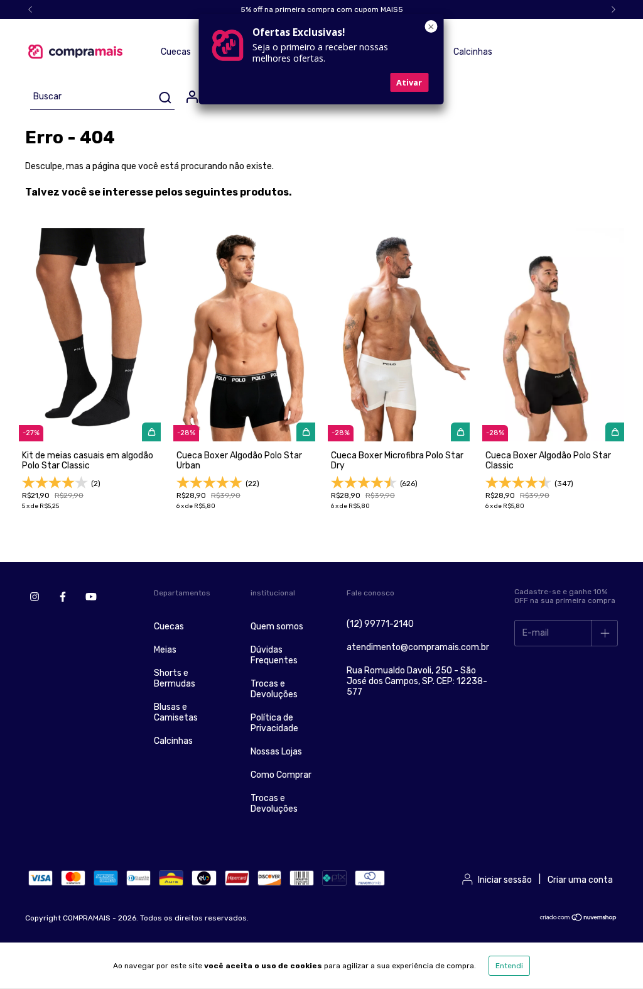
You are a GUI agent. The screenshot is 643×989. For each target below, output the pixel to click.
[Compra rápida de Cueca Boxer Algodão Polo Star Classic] (614, 432)
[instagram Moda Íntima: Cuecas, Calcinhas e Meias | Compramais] (34, 596)
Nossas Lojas (276, 751)
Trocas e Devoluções (274, 689)
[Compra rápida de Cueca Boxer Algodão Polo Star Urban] (305, 432)
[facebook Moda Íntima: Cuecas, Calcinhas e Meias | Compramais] (62, 596)
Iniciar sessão (505, 880)
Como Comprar (281, 775)
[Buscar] (164, 97)
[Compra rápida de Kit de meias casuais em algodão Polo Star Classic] (151, 432)
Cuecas (176, 52)
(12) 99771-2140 (380, 624)
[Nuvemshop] (578, 919)
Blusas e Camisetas (176, 712)
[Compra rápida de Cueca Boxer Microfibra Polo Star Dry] (460, 432)
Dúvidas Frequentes (274, 655)
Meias (165, 649)
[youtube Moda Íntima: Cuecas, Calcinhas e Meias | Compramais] (91, 596)
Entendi (509, 965)
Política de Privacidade (274, 723)
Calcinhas (472, 52)
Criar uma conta (580, 880)
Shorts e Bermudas (174, 678)
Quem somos (277, 626)
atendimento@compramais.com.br (418, 647)
